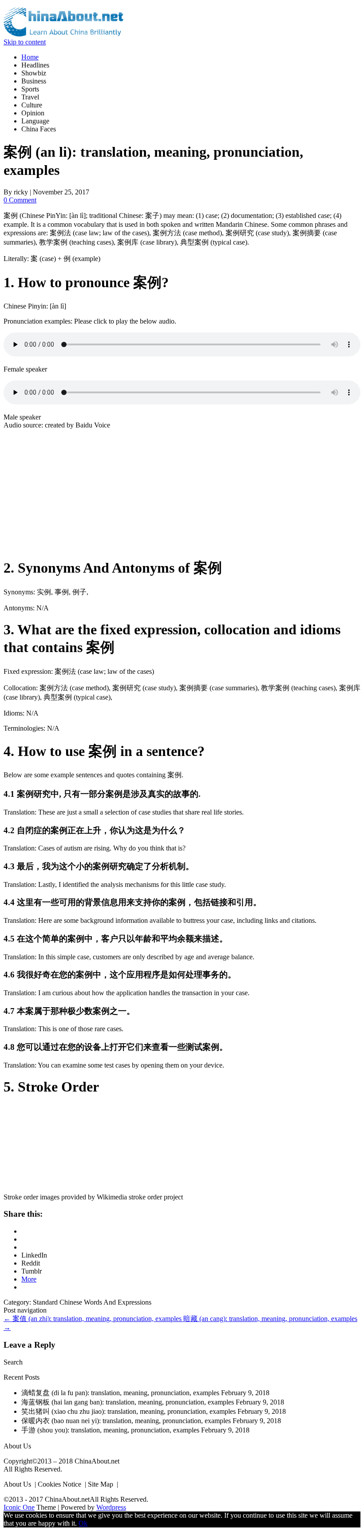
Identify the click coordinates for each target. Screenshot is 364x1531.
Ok (83, 1523)
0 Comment (20, 200)
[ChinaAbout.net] (63, 34)
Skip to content (25, 42)
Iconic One (19, 1507)
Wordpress (111, 1507)
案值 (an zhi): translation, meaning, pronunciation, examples (93, 1318)
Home (30, 57)
